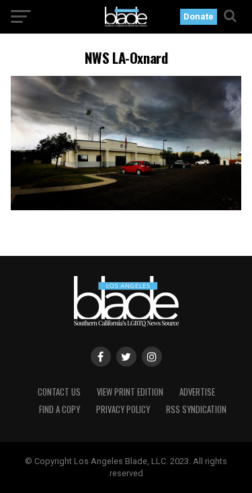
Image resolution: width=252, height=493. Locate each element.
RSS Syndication (196, 409)
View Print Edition (130, 392)
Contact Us (59, 392)
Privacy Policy (123, 409)
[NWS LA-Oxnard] (126, 206)
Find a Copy (59, 409)
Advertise (197, 392)
